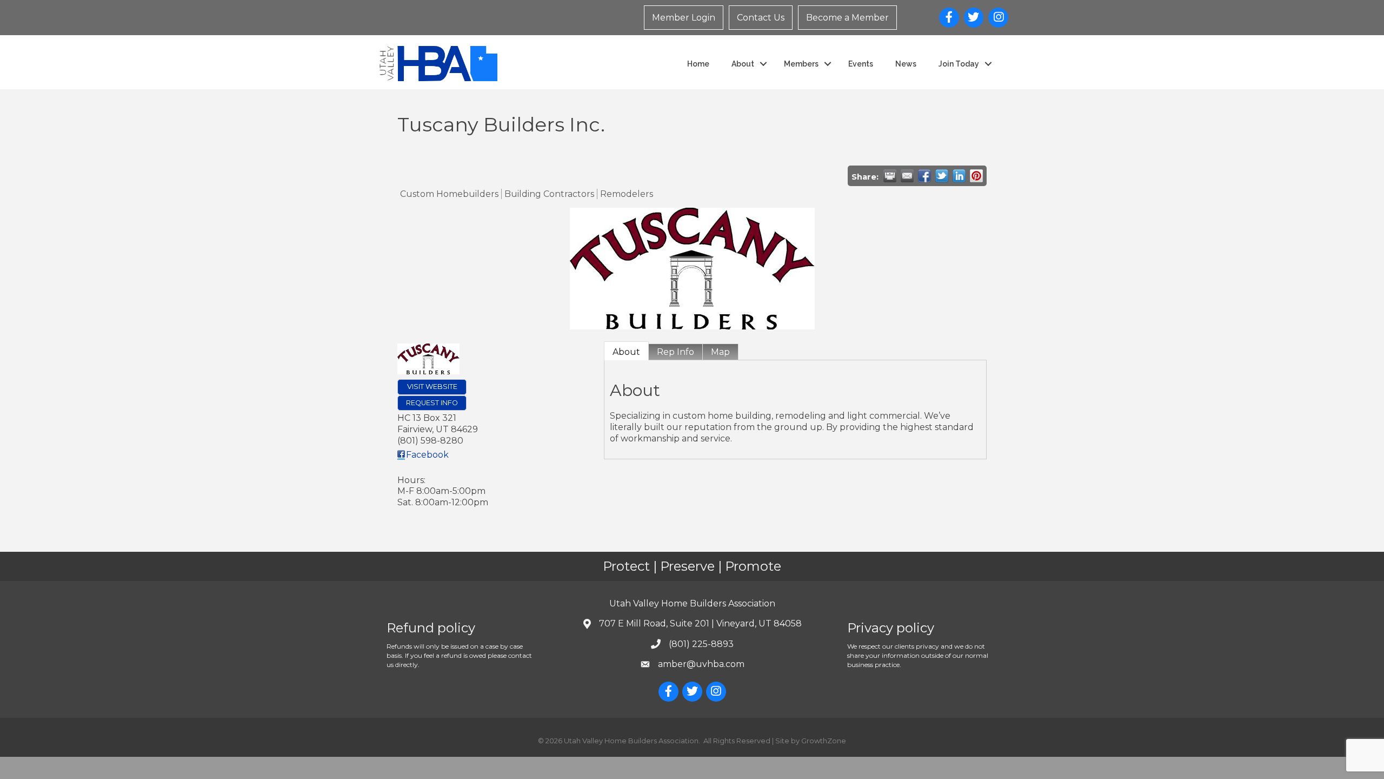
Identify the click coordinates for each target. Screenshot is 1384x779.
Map (720, 352)
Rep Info (675, 352)
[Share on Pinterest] (976, 175)
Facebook (427, 455)
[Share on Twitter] (941, 175)
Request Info (432, 403)
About (626, 352)
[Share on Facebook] (924, 175)
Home (698, 64)
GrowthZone (823, 740)
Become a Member (847, 17)
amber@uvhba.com (701, 664)
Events (860, 64)
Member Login (683, 17)
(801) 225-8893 (701, 644)
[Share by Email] (907, 175)
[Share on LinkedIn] (959, 175)
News (905, 64)
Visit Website (432, 386)
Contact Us (760, 17)
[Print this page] (889, 175)
